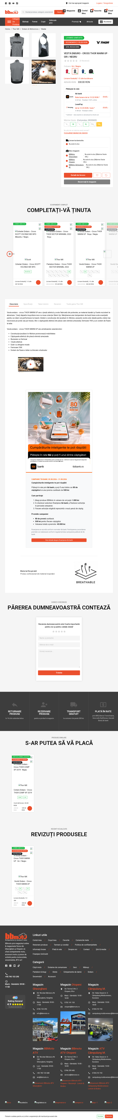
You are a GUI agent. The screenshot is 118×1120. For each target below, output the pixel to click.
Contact (86, 949)
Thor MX (16, 29)
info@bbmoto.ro (43, 1013)
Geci (75, 967)
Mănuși (86, 967)
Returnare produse (40, 945)
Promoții (75, 22)
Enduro (90, 972)
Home (7, 29)
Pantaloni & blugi (39, 972)
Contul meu (37, 940)
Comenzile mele (82, 940)
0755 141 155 (70, 1003)
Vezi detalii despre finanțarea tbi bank (59, 540)
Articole (90, 22)
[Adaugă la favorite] (97, 175)
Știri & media (101, 949)
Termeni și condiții (61, 945)
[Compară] (106, 175)
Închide (100, 1116)
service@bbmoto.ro (72, 1075)
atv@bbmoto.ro (43, 1077)
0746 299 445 (70, 1070)
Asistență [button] (107, 22)
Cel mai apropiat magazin (79, 3)
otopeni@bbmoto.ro (72, 1007)
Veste (43, 29)
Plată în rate (57, 949)
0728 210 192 (97, 1009)
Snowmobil (37, 976)
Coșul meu (52, 940)
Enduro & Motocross (30, 29)
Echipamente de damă (72, 972)
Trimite (59, 673)
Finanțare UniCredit (40, 954)
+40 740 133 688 (43, 1073)
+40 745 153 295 (12, 977)
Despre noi (72, 949)
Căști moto (37, 967)
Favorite (66, 940)
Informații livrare (39, 949)
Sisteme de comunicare (57, 967)
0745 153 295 (42, 1009)
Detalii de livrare (78, 175)
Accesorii (52, 976)
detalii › (105, 97)
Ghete (55, 972)
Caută (59, 12)
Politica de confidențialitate (86, 945)
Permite (109, 1116)
